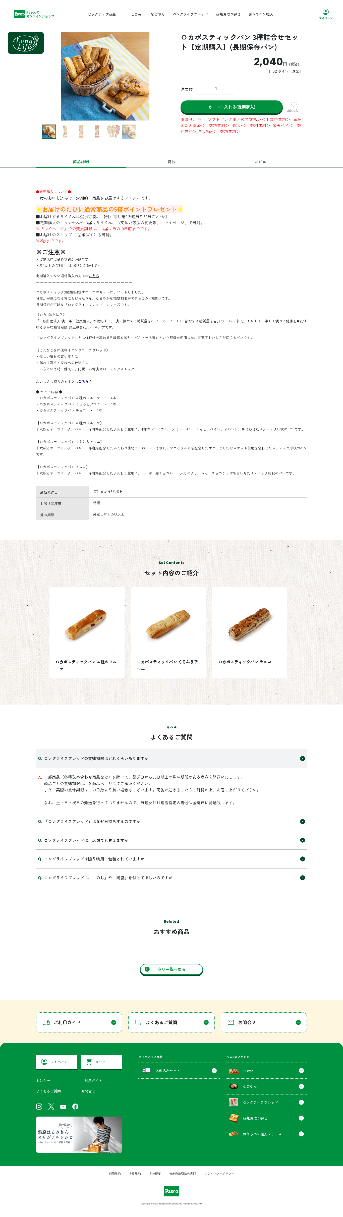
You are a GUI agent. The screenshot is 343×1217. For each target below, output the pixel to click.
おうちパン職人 (261, 14)
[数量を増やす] (230, 89)
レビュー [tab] (262, 161)
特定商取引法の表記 (182, 1173)
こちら (94, 275)
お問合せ (88, 1090)
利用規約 (115, 1173)
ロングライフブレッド (190, 14)
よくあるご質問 (48, 1090)
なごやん (158, 14)
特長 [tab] (171, 161)
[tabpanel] (171, 447)
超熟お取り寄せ (228, 14)
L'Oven (137, 14)
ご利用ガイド (91, 1080)
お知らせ (43, 1080)
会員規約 (135, 1173)
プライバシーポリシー (219, 1173)
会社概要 (155, 1173)
